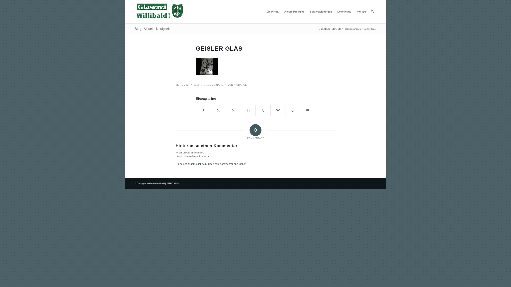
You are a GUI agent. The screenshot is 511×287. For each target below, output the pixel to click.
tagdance (240, 85)
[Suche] (372, 11)
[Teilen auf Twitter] (218, 110)
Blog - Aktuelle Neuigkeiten (154, 28)
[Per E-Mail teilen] (307, 110)
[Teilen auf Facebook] (203, 110)
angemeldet (194, 163)
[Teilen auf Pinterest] (233, 110)
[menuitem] (272, 11)
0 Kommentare (213, 85)
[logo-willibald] (160, 11)
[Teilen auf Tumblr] (263, 110)
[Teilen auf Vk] (278, 110)
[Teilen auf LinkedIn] (248, 110)
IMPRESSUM (172, 183)
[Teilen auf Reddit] (292, 110)
